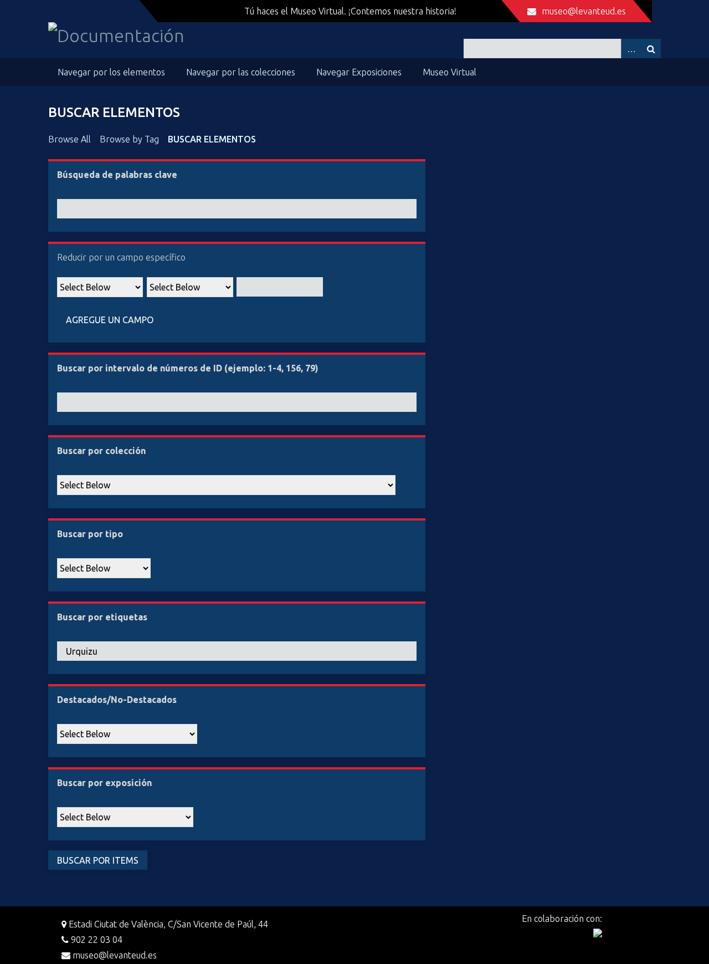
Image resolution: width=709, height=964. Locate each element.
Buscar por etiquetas (102, 617)
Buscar (651, 48)
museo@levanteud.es (584, 11)
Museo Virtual (449, 72)
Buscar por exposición (104, 783)
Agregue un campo (109, 320)
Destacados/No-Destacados (117, 700)
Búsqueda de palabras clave (117, 175)
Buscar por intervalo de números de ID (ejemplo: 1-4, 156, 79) (187, 368)
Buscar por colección (101, 451)
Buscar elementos (212, 139)
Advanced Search (631, 48)
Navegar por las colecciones (240, 72)
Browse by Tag (129, 139)
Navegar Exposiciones (359, 72)
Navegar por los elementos (111, 72)
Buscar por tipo (90, 534)
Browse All (69, 139)
